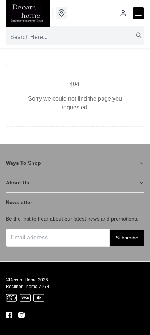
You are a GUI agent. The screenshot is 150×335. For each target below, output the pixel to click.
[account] (123, 13)
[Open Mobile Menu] (138, 13)
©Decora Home (21, 280)
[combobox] (75, 37)
